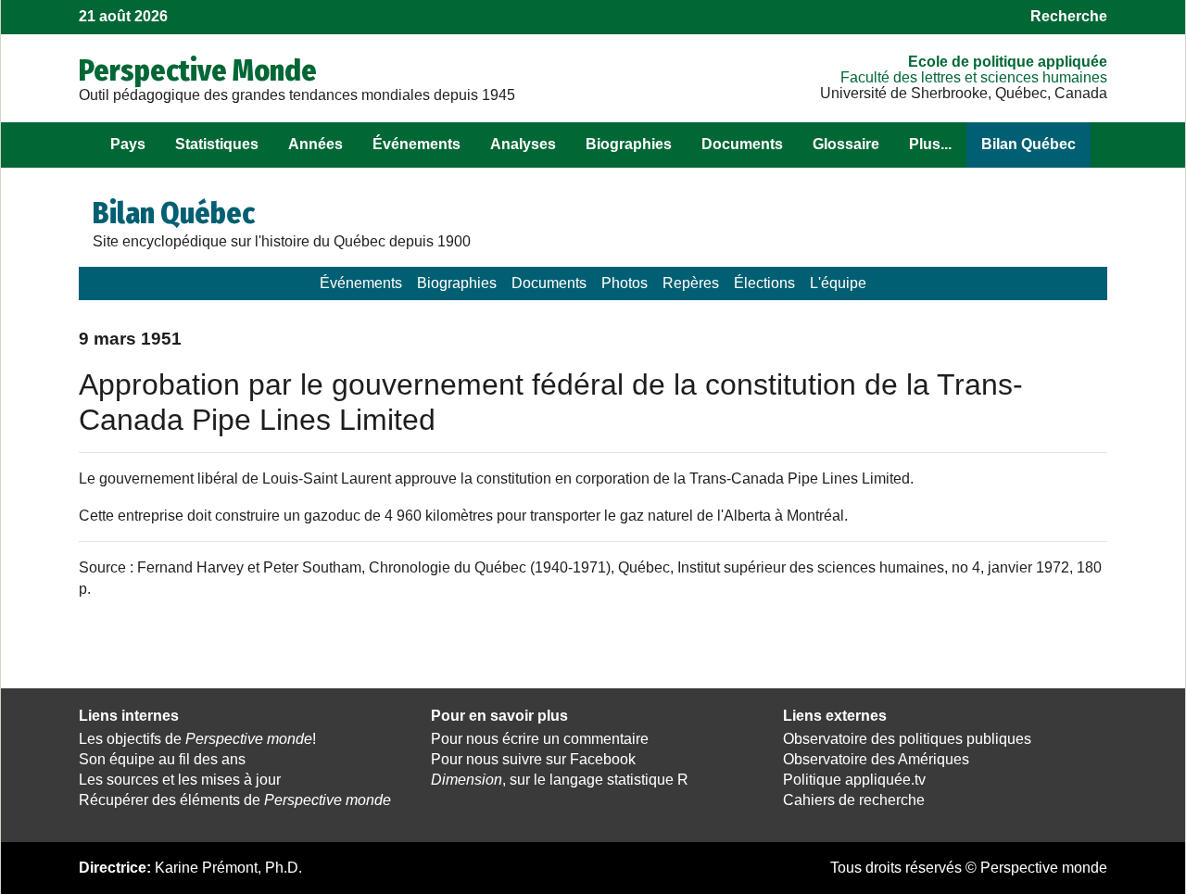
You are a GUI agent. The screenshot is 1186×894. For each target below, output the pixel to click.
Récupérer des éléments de (235, 800)
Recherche (1068, 16)
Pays (127, 144)
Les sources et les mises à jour (180, 779)
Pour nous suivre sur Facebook (533, 759)
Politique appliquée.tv (854, 779)
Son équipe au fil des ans (162, 759)
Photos (624, 283)
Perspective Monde (198, 70)
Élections (764, 283)
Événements (416, 144)
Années (315, 144)
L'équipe (838, 283)
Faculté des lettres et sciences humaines (973, 77)
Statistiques (217, 144)
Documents (742, 144)
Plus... (930, 144)
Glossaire (846, 144)
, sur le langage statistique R (559, 779)
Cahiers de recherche (854, 800)
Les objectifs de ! (197, 739)
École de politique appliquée (1007, 61)
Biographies (629, 144)
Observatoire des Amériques (876, 759)
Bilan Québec (1028, 144)
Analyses (523, 144)
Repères (690, 283)
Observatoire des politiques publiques (907, 739)
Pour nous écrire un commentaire (540, 739)
